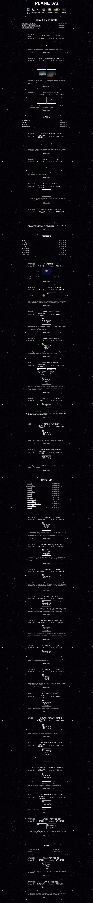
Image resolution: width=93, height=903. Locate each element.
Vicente (24, 123)
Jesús (23, 240)
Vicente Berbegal (33, 849)
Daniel (30, 490)
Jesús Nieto (31, 486)
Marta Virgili (25, 254)
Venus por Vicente (28, 28)
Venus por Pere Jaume (29, 24)
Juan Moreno (32, 500)
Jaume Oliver (26, 121)
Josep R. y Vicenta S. (34, 504)
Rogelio (24, 125)
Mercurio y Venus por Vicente (31, 26)
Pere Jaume (25, 250)
